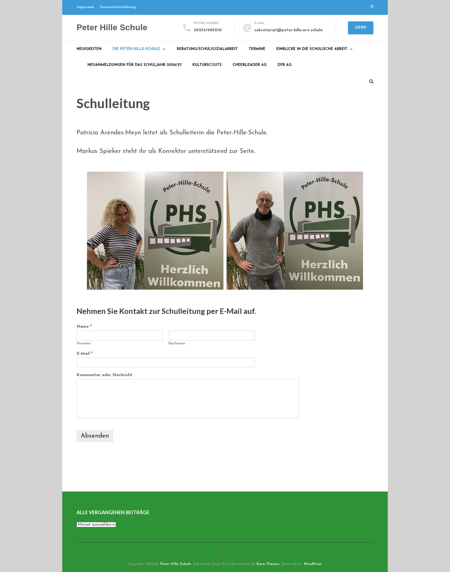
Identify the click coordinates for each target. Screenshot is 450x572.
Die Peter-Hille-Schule (136, 49)
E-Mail (84, 354)
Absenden (95, 436)
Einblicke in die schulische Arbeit (311, 49)
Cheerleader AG (250, 65)
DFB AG (285, 65)
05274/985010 (208, 30)
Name (84, 327)
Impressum (85, 7)
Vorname (84, 343)
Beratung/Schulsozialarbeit (207, 49)
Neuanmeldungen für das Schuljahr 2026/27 (135, 65)
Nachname (176, 343)
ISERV (360, 28)
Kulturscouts (207, 65)
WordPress (313, 564)
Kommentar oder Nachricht (104, 375)
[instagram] (372, 6)
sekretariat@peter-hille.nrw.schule (288, 30)
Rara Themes (268, 564)
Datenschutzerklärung (118, 7)
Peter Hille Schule (112, 27)
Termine (257, 49)
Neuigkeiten (89, 49)
